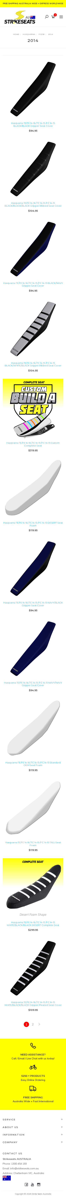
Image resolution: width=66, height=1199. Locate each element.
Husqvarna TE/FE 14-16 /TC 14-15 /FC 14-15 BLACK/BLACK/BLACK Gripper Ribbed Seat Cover (33, 204)
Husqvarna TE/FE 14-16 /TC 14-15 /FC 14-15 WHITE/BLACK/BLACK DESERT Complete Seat (33, 923)
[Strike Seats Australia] (21, 17)
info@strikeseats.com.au (24, 1168)
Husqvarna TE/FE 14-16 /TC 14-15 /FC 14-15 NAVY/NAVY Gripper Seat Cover (33, 684)
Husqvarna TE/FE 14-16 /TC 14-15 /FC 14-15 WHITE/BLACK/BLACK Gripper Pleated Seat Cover (33, 1003)
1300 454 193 (19, 1163)
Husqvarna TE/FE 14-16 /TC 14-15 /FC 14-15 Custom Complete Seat (33, 444)
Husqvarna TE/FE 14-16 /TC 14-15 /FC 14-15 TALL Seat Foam (33, 844)
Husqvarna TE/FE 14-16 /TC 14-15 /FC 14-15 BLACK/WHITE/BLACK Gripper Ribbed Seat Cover (33, 364)
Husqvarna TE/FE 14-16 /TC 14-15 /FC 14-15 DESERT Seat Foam (33, 524)
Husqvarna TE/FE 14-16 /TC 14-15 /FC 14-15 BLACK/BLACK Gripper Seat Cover (33, 124)
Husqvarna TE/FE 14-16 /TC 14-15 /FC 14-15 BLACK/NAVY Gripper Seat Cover (33, 284)
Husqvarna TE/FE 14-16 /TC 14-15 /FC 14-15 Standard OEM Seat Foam (33, 764)
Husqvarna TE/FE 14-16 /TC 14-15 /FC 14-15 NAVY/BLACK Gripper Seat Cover (33, 604)
